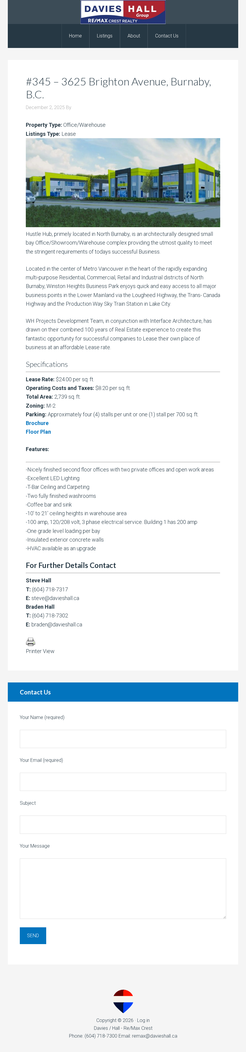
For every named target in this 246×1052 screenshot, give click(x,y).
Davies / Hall (123, 12)
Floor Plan (38, 432)
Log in (143, 1020)
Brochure (37, 423)
